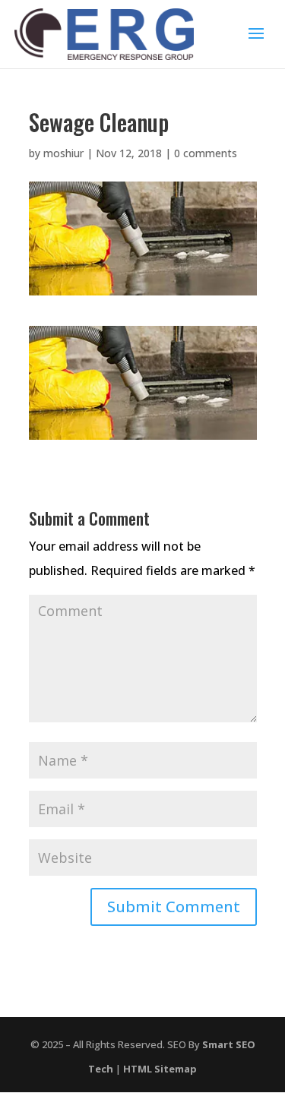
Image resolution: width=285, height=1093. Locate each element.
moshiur (63, 153)
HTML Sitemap (160, 1069)
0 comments (205, 153)
